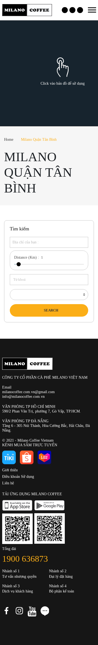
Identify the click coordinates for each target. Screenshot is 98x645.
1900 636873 (25, 558)
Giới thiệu (10, 470)
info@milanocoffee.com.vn (23, 397)
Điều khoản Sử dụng (18, 477)
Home (8, 139)
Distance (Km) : (26, 257)
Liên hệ (8, 483)
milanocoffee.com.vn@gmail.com (28, 392)
